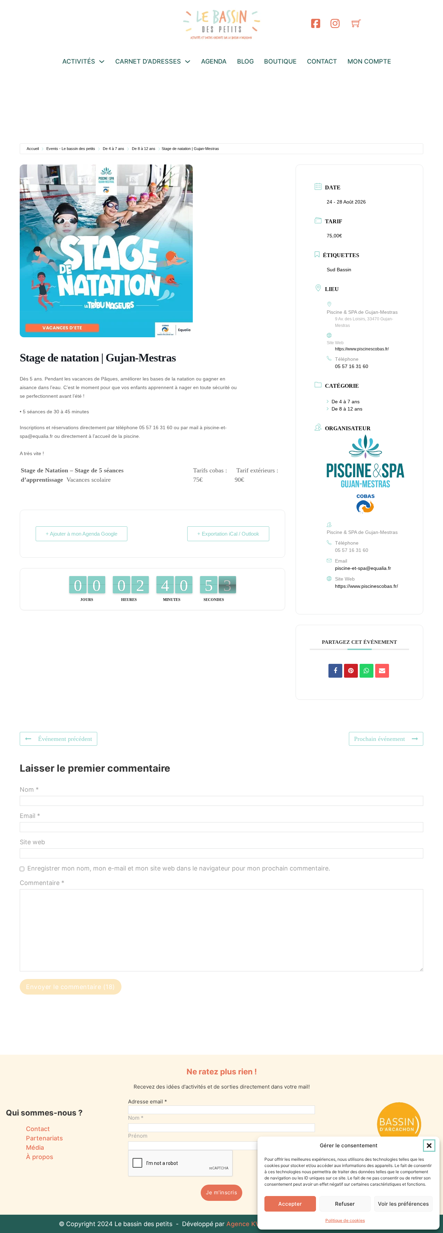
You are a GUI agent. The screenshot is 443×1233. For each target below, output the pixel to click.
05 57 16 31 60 (351, 366)
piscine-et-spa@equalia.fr (363, 568)
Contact (322, 61)
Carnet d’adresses (148, 61)
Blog (245, 61)
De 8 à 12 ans (143, 149)
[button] (429, 1145)
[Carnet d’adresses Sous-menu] (187, 61)
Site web (32, 842)
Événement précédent (65, 738)
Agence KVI (244, 1223)
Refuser (345, 1204)
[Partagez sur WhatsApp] (366, 671)
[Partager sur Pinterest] (351, 671)
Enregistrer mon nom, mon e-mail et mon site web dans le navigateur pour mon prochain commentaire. (178, 868)
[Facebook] (315, 23)
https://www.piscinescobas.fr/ (362, 349)
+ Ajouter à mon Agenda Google (81, 534)
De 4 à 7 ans (113, 149)
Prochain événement (379, 738)
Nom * (29, 789)
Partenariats (44, 1138)
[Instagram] (335, 23)
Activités (78, 61)
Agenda (214, 61)
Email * (30, 815)
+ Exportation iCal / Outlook (228, 534)
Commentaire (42, 882)
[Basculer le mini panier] (356, 23)
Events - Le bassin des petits (70, 149)
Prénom (137, 1135)
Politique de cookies (345, 1220)
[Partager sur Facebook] (335, 671)
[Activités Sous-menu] (102, 61)
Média (35, 1147)
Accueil (33, 149)
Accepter (290, 1204)
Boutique (280, 61)
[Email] (382, 671)
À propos (39, 1156)
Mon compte (369, 61)
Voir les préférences (403, 1204)
